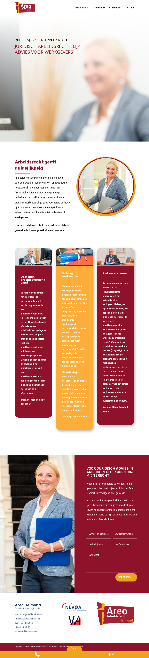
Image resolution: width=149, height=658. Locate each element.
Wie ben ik (99, 8)
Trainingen (115, 8)
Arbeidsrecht (82, 8)
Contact (129, 8)
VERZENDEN (124, 577)
